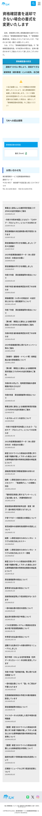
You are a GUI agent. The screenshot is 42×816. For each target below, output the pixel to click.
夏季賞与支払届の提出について (17, 588)
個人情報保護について (11, 806)
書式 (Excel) (19, 153)
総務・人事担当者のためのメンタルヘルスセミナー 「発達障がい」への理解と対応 (20, 482)
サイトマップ (21, 807)
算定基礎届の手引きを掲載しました (19, 266)
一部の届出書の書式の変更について (19, 608)
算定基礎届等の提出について (16, 579)
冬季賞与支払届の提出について (17, 637)
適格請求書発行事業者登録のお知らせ (20, 471)
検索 (33, 3)
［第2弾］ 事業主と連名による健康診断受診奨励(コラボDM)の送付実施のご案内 (20, 371)
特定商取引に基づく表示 (32, 806)
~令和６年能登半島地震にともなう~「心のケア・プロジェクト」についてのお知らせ (21, 429)
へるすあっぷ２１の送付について (18, 418)
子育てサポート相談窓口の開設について (20, 518)
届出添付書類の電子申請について (18, 616)
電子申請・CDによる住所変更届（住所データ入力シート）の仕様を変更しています (20, 660)
